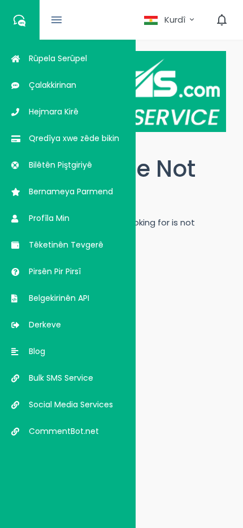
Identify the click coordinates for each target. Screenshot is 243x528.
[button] (170, 20)
